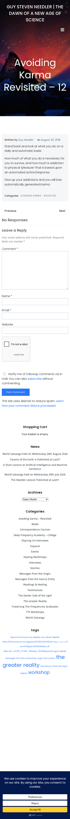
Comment (10, 249)
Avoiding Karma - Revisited (38, 195)
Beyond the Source (19, 637)
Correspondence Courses (35, 529)
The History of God (48, 666)
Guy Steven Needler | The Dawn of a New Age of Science (35, 13)
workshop (39, 672)
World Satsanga (35, 617)
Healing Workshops (35, 557)
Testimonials (35, 590)
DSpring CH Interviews (35, 540)
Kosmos (35, 568)
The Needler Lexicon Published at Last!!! (35, 480)
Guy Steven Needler (50, 637)
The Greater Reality (35, 601)
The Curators (49, 658)
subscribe (35, 379)
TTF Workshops (35, 612)
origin (40, 658)
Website (7, 324)
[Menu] (62, 30)
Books (35, 524)
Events (35, 551)
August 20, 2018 (50, 140)
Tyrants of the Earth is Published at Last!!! (35, 459)
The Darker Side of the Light (35, 595)
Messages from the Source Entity (35, 579)
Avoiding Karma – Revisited (35, 518)
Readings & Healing (35, 584)
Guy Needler (26, 140)
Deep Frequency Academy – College (35, 535)
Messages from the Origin (35, 573)
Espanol (35, 546)
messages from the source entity (21, 658)
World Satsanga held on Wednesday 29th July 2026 (35, 474)
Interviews (35, 562)
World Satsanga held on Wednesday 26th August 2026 (35, 454)
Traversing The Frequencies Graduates (35, 606)
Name (7, 296)
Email (6, 310)
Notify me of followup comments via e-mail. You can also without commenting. (32, 378)
